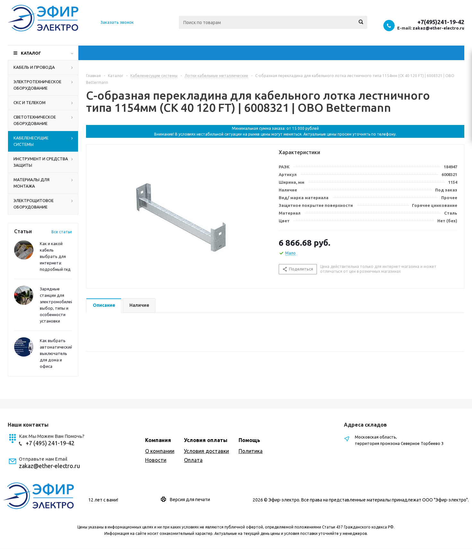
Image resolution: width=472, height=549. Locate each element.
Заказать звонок (117, 22)
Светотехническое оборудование (34, 120)
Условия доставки (206, 451)
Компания (158, 440)
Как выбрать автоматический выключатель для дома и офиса (56, 353)
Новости (155, 460)
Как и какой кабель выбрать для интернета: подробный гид (55, 256)
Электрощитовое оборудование (33, 203)
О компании (159, 451)
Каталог (31, 53)
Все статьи (61, 232)
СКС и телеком (29, 102)
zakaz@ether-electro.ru (438, 28)
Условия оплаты (205, 440)
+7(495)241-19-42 (440, 22)
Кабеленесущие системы (30, 141)
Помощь (249, 440)
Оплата (193, 460)
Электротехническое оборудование (37, 84)
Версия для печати (190, 499)
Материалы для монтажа (31, 182)
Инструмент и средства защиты (40, 161)
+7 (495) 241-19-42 (50, 443)
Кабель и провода (34, 67)
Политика (251, 451)
